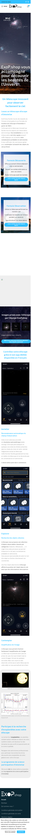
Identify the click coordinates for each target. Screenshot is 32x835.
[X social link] (28, 2)
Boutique (4, 803)
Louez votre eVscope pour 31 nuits (16, 224)
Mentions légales (6, 817)
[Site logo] (15, 6)
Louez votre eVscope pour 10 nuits (16, 179)
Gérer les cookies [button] (10, 832)
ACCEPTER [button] (21, 832)
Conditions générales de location (11, 810)
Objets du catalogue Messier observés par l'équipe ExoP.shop (16, 341)
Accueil (3, 799)
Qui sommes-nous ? (7, 806)
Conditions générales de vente (11, 813)
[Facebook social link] (26, 2)
